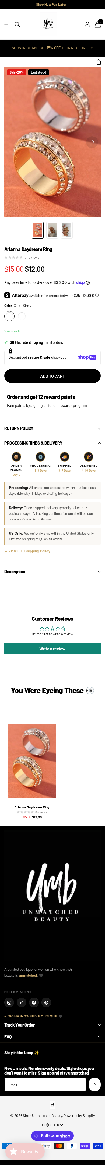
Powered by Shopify (79, 1115)
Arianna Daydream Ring (31, 807)
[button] (96, 62)
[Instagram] (9, 1002)
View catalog (7, 24)
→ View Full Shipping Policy (27, 550)
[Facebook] (34, 1002)
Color (17, 305)
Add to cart (52, 376)
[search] (17, 24)
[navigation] (38, 230)
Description (14, 571)
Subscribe (95, 1084)
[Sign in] (87, 24)
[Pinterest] (46, 1002)
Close (52, 1025)
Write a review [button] (52, 648)
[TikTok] (21, 1002)
